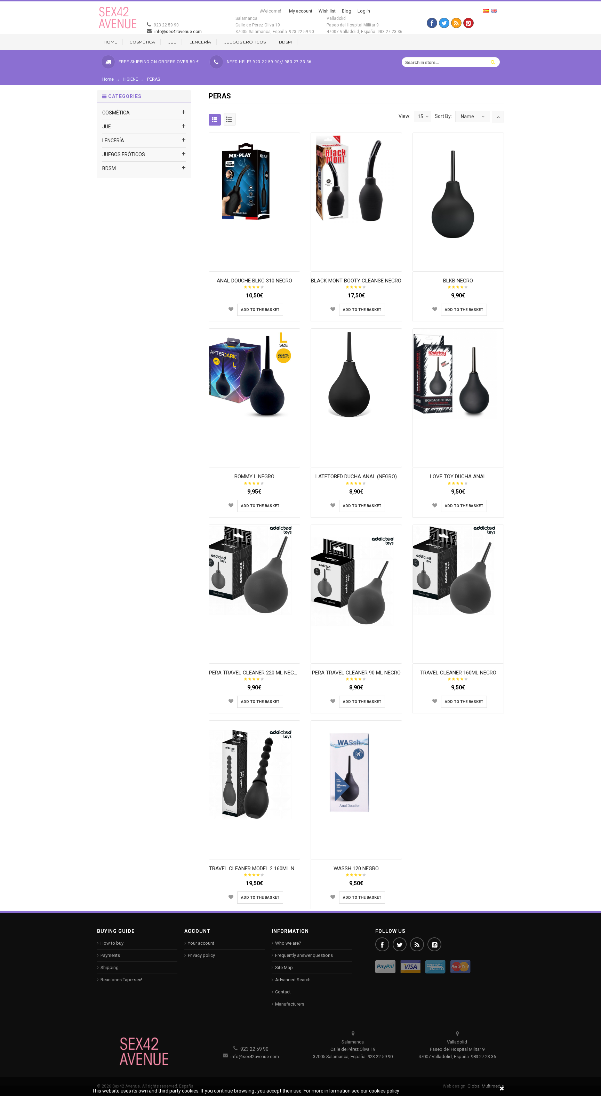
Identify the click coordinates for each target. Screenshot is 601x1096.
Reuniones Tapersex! (121, 979)
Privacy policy (201, 955)
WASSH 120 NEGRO (356, 868)
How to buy (112, 943)
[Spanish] (486, 10)
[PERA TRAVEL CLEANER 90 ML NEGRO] (356, 580)
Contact (283, 991)
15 (420, 116)
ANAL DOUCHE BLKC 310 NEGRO (254, 281)
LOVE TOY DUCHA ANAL (458, 476)
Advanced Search (293, 979)
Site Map (284, 967)
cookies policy (384, 1091)
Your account (201, 943)
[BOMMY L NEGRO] (254, 374)
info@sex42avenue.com (177, 31)
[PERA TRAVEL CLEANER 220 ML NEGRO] (254, 570)
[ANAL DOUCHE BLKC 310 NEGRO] (254, 178)
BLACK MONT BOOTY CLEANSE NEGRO (356, 281)
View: (404, 116)
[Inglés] (494, 10)
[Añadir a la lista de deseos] (231, 309)
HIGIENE (130, 79)
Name (467, 116)
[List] (230, 119)
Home (108, 79)
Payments (110, 955)
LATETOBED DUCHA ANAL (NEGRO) (356, 476)
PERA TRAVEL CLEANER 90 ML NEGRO (356, 673)
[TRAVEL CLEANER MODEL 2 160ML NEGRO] (254, 774)
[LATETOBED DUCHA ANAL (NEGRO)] (356, 374)
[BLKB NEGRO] (458, 193)
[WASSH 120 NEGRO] (356, 772)
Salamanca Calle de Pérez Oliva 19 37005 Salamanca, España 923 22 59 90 (274, 25)
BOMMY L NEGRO (254, 476)
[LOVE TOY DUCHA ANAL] (458, 374)
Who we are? (288, 943)
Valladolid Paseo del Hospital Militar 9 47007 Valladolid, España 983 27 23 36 (364, 25)
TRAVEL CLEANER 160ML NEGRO (458, 673)
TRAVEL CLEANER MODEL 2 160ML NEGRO (258, 868)
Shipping (110, 967)
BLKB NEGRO (458, 281)
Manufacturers (289, 1004)
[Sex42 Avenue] (118, 17)
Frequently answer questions (304, 955)
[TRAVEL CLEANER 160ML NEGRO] (458, 570)
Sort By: (443, 116)
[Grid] (215, 120)
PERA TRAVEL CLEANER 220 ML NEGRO (254, 673)
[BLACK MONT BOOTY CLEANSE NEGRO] (356, 178)
